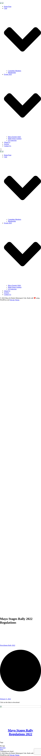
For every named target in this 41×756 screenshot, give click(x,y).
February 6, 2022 (5, 699)
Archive (6, 144)
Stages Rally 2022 (9, 645)
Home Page (7, 6)
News (2, 645)
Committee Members (14, 71)
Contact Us (7, 146)
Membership (12, 72)
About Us (7, 142)
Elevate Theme (14, 300)
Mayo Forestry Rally (14, 137)
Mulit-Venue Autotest (14, 138)
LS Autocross (12, 140)
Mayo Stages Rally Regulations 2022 (20, 732)
